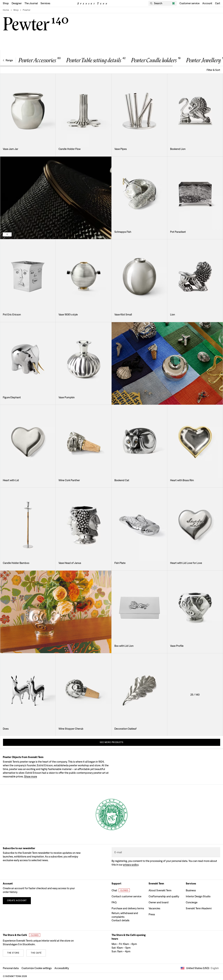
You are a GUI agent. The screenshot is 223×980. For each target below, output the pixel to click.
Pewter (26, 10)
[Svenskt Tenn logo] (92, 3)
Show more (30, 776)
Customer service (189, 3)
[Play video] (7, 234)
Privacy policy (130, 864)
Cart (217, 3)
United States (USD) (202, 968)
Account (207, 3)
